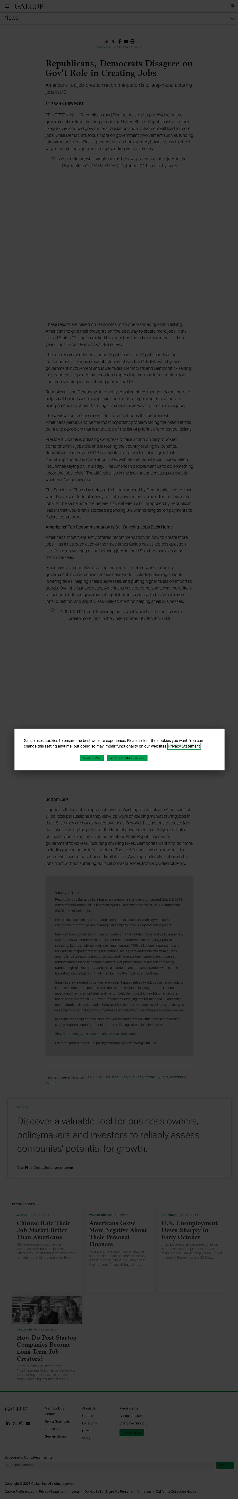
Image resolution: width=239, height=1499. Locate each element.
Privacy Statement (184, 746)
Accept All (92, 757)
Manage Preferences (127, 757)
